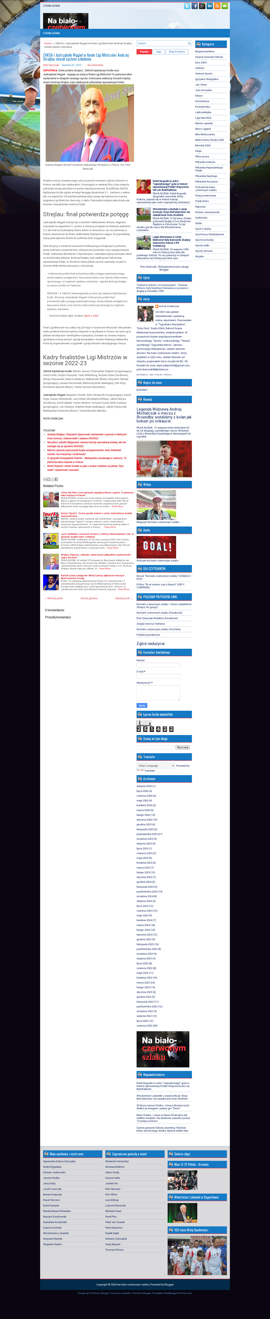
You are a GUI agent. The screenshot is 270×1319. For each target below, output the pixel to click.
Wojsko (199, 256)
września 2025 (145, 838)
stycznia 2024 (144, 934)
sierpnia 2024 (144, 901)
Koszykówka (202, 106)
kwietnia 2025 (144, 862)
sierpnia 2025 (144, 843)
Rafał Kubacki (51, 1205)
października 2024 (147, 891)
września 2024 (145, 896)
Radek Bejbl (112, 1233)
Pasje (198, 150)
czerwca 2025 (144, 853)
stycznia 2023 (144, 992)
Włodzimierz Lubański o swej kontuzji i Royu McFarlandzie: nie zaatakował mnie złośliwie (171, 212)
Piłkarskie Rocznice (206, 181)
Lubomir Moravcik (115, 1205)
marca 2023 (143, 982)
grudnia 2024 (144, 881)
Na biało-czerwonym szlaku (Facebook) (159, 612)
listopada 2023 (145, 944)
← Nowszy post (53, 598)
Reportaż (200, 206)
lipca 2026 (142, 791)
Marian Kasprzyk (52, 1194)
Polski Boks (202, 201)
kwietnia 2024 (144, 920)
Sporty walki (202, 245)
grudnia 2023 (144, 939)
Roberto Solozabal (116, 1238)
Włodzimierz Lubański (56, 1233)
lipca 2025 (142, 848)
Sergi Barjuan (112, 1244)
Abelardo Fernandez (117, 1161)
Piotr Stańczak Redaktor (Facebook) (157, 618)
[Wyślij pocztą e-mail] (45, 479)
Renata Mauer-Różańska (57, 1211)
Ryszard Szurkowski (54, 1216)
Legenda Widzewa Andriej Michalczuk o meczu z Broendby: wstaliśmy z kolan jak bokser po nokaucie (164, 415)
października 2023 (147, 949)
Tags (158, 51)
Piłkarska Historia (205, 162)
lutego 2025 (143, 872)
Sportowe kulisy (204, 239)
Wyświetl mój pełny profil (154, 375)
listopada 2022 (145, 1001)
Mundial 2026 (203, 145)
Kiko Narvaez (112, 1188)
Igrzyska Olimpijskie (206, 79)
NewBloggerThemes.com (178, 1293)
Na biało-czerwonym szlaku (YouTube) (159, 629)
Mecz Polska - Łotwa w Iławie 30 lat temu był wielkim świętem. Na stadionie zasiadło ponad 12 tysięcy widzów (163, 1118)
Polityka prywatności (148, 634)
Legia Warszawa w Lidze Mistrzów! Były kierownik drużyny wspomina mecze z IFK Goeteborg (171, 241)
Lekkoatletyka (203, 112)
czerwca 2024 (144, 910)
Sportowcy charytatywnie (209, 234)
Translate (149, 770)
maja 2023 (142, 972)
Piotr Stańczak (51, 65)
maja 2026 (142, 800)
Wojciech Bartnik (52, 1238)
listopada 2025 (145, 829)
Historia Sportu (203, 73)
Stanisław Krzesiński (55, 1222)
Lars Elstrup (112, 1200)
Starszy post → (124, 598)
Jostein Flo (111, 1183)
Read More (117, 506)
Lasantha (125, 1293)
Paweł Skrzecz (51, 1200)
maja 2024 (142, 915)
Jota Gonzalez (203, 90)
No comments (95, 65)
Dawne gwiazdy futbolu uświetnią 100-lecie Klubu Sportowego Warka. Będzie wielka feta (162, 1129)
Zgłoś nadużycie (151, 643)
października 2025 (147, 834)
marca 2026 (143, 810)
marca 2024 (143, 925)
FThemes (94, 1293)
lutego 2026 (143, 814)
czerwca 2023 (144, 968)
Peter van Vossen (115, 1222)
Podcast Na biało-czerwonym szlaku (206, 189)
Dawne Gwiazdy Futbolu (209, 56)
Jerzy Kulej (49, 1183)
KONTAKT (142, 389)
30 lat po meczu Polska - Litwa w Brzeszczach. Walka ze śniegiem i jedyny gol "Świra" (163, 1107)
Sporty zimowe (203, 250)
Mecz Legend (203, 128)
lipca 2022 (142, 1020)
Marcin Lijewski (204, 123)
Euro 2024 (201, 62)
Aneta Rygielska (52, 1166)
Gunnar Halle (112, 1177)
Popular (144, 51)
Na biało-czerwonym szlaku (133, 1284)
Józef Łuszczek (52, 1188)
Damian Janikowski (54, 1172)
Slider (198, 223)
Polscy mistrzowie (205, 195)
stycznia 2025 (144, 877)
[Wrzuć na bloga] (49, 479)
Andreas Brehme (114, 1166)
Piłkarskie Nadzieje (206, 176)
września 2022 (145, 1011)
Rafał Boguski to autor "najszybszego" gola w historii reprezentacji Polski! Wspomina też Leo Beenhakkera (171, 185)
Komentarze (202, 101)
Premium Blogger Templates (147, 1293)
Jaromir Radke (51, 1177)
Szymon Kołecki (52, 1227)
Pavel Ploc (111, 1216)
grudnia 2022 (144, 996)
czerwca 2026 (144, 795)
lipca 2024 (142, 905)
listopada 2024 (145, 886)
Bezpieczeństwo (204, 51)
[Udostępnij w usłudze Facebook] (56, 479)
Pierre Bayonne (113, 1227)
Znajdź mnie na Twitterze (151, 623)
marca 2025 (143, 867)
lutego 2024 (143, 929)
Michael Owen (113, 1211)
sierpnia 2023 (144, 958)
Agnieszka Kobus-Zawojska (59, 1161)
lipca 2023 (142, 963)
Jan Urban (201, 84)
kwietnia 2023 (144, 977)
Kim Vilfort (111, 1194)
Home (47, 43)
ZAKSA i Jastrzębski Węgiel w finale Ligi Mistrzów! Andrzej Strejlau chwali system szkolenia (86, 57)
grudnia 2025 (144, 824)
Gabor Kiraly (112, 1172)
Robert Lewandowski (207, 212)
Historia (199, 68)
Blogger (164, 269)
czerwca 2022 (144, 1025)
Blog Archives (177, 51)
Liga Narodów (203, 117)
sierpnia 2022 (144, 1015)
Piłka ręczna (202, 156)
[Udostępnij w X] (52, 479)
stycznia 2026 (144, 819)
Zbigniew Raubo (52, 1244)
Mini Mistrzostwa (205, 134)
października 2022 (147, 1006)
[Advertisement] (148, 115)
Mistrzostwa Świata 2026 (209, 139)
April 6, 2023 (91, 315)
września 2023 (145, 953)
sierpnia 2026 (144, 786)
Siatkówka (201, 217)
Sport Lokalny (203, 228)
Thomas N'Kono (114, 1249)
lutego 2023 (143, 987)
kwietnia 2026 (144, 805)
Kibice (198, 95)
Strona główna (51, 5)
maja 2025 (142, 857)
